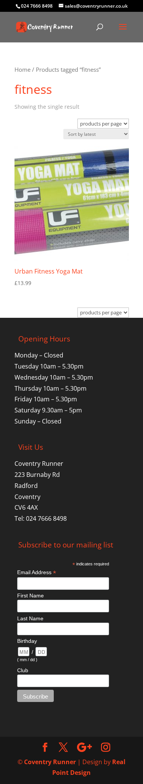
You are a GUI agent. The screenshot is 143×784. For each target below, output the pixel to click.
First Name (30, 595)
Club (22, 670)
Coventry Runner (50, 762)
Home (22, 69)
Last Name (30, 618)
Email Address (36, 572)
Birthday (27, 641)
